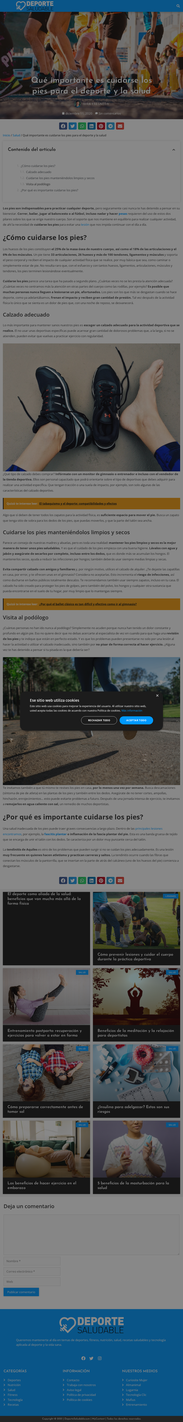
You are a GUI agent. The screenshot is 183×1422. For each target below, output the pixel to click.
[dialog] (91, 711)
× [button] (157, 695)
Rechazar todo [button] (99, 720)
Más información (132, 710)
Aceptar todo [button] (136, 720)
